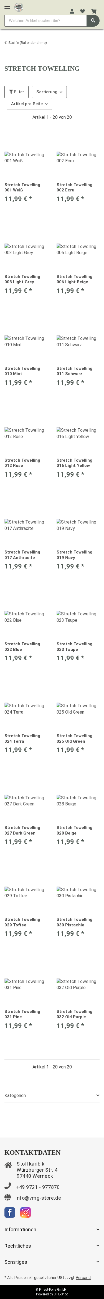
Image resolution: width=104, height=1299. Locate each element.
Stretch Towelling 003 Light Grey (22, 279)
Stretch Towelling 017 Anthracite (22, 555)
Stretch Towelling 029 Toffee (22, 922)
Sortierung (46, 91)
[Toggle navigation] (7, 4)
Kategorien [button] (15, 1095)
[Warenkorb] (94, 11)
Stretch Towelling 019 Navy (74, 555)
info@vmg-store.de (38, 1198)
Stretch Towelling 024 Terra (22, 738)
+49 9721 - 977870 (38, 1187)
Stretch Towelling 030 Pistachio (74, 922)
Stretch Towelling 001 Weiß (22, 187)
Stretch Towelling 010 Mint (22, 371)
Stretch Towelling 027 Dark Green (22, 830)
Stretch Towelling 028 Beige (74, 830)
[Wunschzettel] (82, 11)
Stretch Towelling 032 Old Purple (74, 1014)
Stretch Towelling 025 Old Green (74, 738)
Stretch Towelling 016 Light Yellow (74, 463)
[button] (72, 11)
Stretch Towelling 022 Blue (22, 646)
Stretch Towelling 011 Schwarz (74, 371)
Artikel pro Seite (27, 103)
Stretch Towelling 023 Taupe (74, 646)
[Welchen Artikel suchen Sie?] (93, 21)
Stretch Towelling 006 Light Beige (74, 279)
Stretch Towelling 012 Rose (22, 463)
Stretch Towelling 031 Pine (22, 1014)
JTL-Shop (61, 1294)
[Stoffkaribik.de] (18, 6)
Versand (83, 1277)
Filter (18, 91)
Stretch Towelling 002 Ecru (74, 187)
